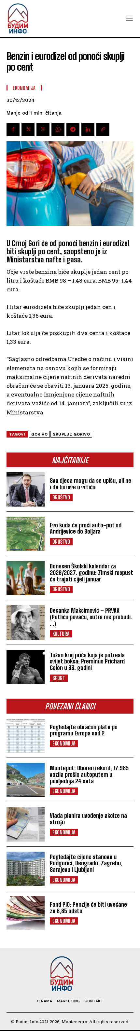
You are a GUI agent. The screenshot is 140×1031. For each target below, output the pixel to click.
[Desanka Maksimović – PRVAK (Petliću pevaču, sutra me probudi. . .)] (26, 622)
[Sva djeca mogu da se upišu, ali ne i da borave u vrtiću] (26, 489)
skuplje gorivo (71, 434)
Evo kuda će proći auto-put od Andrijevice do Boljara (85, 528)
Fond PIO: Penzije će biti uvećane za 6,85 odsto (88, 907)
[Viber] (42, 129)
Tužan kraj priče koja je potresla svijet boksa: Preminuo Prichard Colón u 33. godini (87, 661)
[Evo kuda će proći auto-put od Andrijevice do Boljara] (26, 534)
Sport (58, 678)
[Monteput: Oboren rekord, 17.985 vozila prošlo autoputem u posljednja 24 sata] (26, 780)
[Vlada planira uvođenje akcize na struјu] (26, 824)
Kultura (60, 634)
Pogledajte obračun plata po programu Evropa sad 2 (84, 730)
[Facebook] (13, 129)
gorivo (39, 434)
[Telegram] (72, 129)
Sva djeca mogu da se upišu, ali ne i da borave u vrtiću (90, 484)
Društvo (61, 497)
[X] (28, 129)
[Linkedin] (87, 129)
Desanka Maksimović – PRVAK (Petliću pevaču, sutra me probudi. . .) (91, 617)
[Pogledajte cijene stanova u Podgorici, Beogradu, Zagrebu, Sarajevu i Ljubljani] (26, 869)
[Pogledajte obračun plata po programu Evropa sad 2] (26, 735)
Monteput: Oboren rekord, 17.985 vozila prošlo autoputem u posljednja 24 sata (89, 774)
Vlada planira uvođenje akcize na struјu (88, 819)
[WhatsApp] (57, 129)
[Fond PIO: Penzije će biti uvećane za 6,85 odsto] (26, 913)
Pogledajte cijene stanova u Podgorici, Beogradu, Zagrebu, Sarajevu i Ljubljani (86, 863)
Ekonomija (63, 743)
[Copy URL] (102, 129)
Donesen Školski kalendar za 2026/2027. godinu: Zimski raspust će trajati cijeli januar (91, 573)
